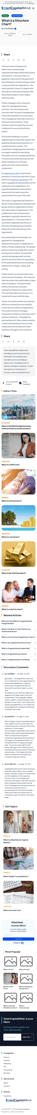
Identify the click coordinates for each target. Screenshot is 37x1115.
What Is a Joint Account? (12, 609)
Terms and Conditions (17, 1112)
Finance (5, 498)
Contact (7, 1086)
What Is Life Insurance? (12, 501)
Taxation (5, 461)
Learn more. (31, 3)
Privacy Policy (6, 1112)
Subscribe (18, 939)
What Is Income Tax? (12, 910)
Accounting (8, 1070)
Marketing (7, 1063)
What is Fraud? (24, 969)
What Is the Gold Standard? (14, 573)
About (6, 1083)
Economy (6, 423)
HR (5, 1067)
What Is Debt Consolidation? (16, 876)
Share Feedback (26, 383)
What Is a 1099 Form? (11, 464)
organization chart (11, 173)
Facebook (7, 1096)
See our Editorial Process (12, 383)
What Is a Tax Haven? (11, 537)
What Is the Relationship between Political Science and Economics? (16, 427)
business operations (19, 179)
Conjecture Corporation (22, 1109)
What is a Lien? (8, 969)
